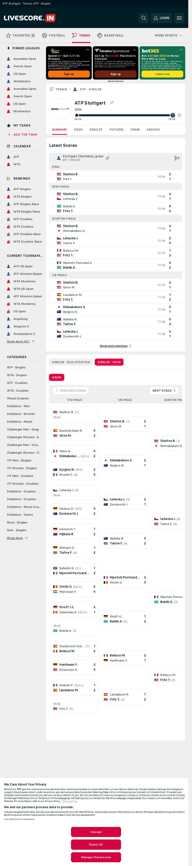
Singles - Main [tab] (109, 362)
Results (96, 129)
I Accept (96, 832)
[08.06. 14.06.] (127, 115)
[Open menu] (179, 18)
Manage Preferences (96, 857)
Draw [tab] (56, 377)
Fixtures (116, 129)
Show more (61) (18, 341)
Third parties (70, 801)
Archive (153, 129)
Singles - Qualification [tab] (71, 362)
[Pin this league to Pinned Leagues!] (112, 103)
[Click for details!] (115, 177)
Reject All (96, 844)
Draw (135, 129)
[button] (179, 115)
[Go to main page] (38, 18)
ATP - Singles (91, 89)
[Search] (144, 18)
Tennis (61, 89)
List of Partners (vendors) (19, 819)
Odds (78, 129)
